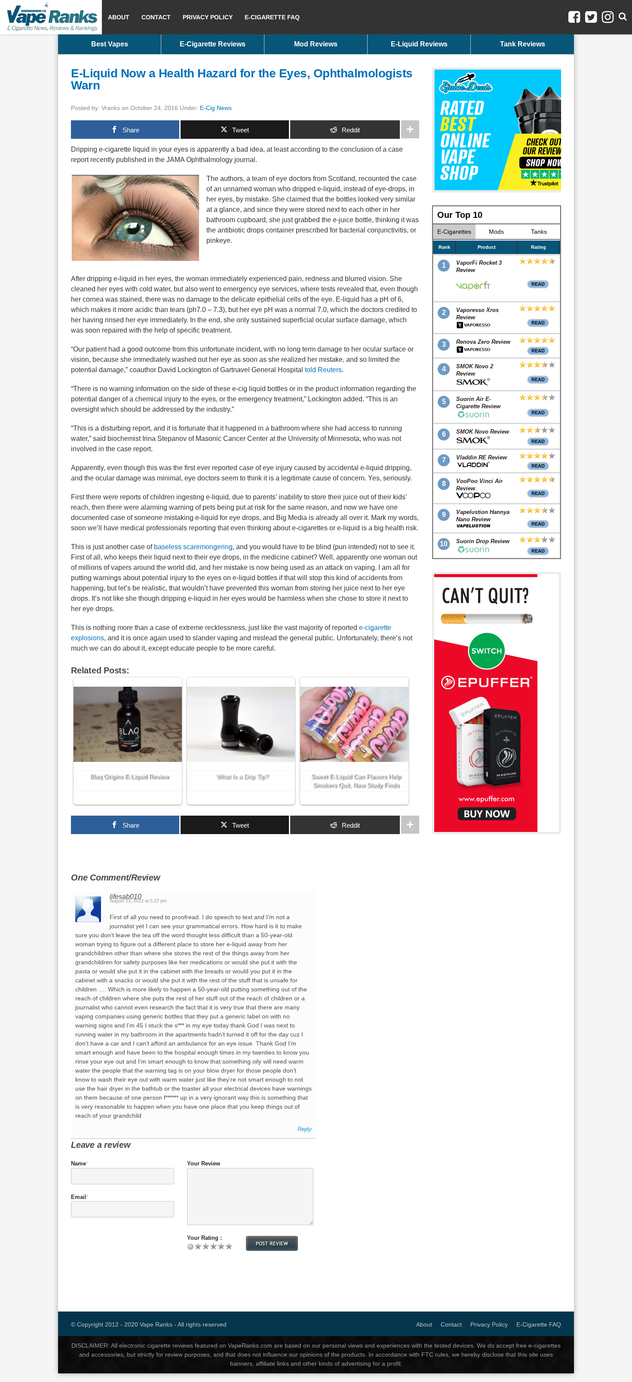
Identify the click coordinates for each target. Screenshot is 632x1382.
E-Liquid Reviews (419, 44)
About (118, 17)
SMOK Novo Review (482, 431)
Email (78, 1197)
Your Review (203, 1163)
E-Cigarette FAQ (272, 17)
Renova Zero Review (483, 342)
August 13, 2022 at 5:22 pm (138, 900)
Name (78, 1163)
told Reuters (323, 369)
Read (538, 284)
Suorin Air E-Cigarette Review (478, 403)
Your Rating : (204, 1238)
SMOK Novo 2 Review (474, 370)
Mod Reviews (315, 44)
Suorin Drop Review (482, 541)
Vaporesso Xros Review (477, 314)
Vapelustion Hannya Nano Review (482, 516)
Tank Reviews (522, 44)
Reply (305, 1129)
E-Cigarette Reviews (212, 44)
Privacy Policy (208, 17)
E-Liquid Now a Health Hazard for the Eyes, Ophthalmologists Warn (242, 79)
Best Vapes (109, 44)
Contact (156, 17)
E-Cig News (216, 107)
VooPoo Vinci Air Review (479, 485)
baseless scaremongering (193, 546)
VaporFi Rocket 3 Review (479, 266)
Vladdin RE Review (481, 457)
